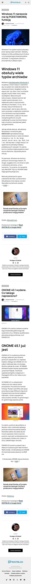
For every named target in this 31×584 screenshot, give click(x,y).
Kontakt (7, 573)
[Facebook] (24, 579)
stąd (16, 461)
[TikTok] (6, 579)
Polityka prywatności (15, 575)
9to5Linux (10, 496)
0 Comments (14, 25)
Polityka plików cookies (18, 573)
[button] (2, 2)
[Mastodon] (21, 579)
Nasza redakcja (16, 571)
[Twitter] (17, 579)
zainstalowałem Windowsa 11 (19, 82)
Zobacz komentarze (15, 274)
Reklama (24, 571)
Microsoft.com (12, 220)
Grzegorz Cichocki (15, 260)
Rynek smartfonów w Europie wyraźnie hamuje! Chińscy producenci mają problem (15, 210)
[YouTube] (10, 579)
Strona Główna (6, 571)
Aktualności (5, 9)
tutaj (5, 185)
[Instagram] (13, 579)
